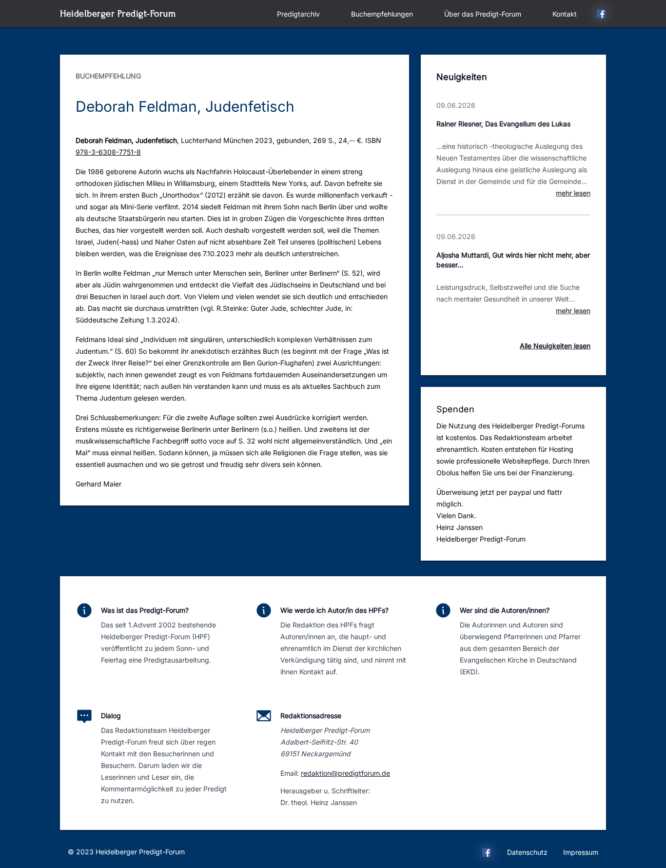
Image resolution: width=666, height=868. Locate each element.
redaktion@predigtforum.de (345, 773)
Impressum (580, 852)
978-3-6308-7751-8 (108, 152)
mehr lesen (573, 193)
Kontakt (564, 14)
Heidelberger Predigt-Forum (118, 13)
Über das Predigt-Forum (482, 14)
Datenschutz (527, 852)
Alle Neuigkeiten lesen (555, 346)
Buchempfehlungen (382, 14)
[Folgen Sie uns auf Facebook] (601, 15)
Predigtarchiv (298, 14)
